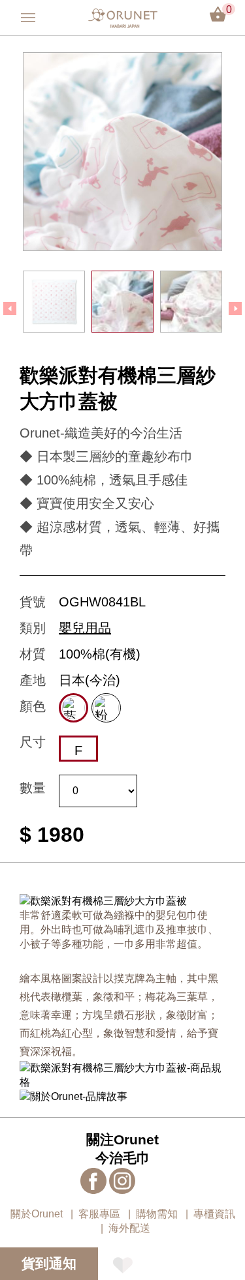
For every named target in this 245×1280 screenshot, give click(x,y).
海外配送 (129, 1228)
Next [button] (235, 308)
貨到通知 (49, 1263)
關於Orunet (36, 1213)
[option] (122, 151)
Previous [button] (9, 308)
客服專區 (99, 1213)
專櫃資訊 (214, 1213)
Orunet (123, 18)
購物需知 (157, 1213)
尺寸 (33, 742)
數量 (33, 788)
